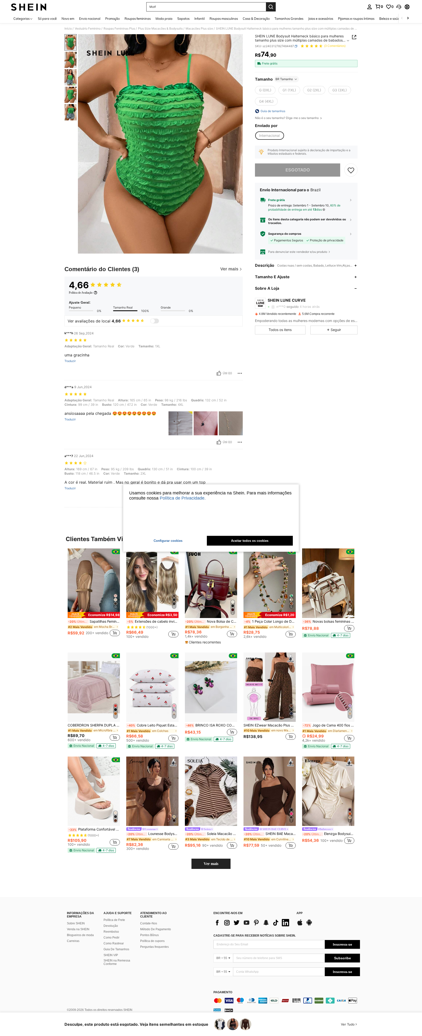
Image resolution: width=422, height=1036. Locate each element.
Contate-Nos (148, 923)
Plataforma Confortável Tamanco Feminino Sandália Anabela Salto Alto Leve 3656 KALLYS (94, 829)
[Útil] (219, 373)
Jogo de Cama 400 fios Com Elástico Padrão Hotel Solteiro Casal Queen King (328, 725)
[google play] (309, 925)
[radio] (265, 90)
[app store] (299, 925)
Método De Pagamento (155, 929)
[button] (399, 7)
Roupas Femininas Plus (119, 28)
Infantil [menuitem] (199, 19)
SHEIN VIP (111, 955)
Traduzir (70, 361)
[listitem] (94, 595)
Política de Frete (114, 920)
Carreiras (73, 941)
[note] (94, 615)
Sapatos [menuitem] (183, 19)
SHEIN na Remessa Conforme (117, 962)
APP (299, 913)
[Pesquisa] (271, 6)
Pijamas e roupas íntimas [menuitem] (356, 19)
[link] (379, 7)
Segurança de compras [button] (284, 233)
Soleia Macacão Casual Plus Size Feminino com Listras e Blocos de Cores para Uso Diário (211, 834)
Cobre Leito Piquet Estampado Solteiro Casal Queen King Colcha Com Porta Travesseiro (153, 725)
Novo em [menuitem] (68, 19)
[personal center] (369, 7)
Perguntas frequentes (154, 947)
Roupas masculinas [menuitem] (224, 19)
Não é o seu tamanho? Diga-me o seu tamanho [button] (287, 118)
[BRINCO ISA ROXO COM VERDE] (211, 687)
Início (68, 28)
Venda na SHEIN (78, 929)
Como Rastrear (114, 943)
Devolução (111, 926)
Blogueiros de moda (80, 935)
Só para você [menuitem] (47, 19)
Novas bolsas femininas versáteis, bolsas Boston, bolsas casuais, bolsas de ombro (328, 621)
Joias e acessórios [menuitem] (320, 19)
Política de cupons (152, 941)
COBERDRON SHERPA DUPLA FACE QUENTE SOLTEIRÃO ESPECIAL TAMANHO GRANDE (94, 725)
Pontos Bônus (149, 935)
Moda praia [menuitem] (164, 19)
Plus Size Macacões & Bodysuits (160, 28)
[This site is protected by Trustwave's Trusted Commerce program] (217, 1010)
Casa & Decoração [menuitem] (256, 19)
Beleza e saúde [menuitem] (390, 19)
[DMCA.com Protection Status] (228, 1010)
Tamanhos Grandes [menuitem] (288, 19)
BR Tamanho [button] (284, 79)
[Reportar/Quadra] (240, 373)
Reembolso (111, 931)
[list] (252, 922)
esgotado (297, 169)
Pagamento (222, 992)
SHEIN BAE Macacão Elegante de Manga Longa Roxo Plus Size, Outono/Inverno (270, 834)
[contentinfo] (286, 1001)
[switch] (154, 321)
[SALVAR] (351, 170)
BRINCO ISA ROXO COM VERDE (211, 725)
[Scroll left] (402, 18)
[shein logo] (28, 7)
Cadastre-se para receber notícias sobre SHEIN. (254, 935)
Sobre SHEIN (76, 923)
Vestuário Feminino (88, 28)
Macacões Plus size (199, 28)
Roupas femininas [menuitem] (138, 19)
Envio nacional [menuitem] (89, 19)
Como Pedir (111, 937)
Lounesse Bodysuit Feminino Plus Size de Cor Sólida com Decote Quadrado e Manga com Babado (153, 834)
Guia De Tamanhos (116, 949)
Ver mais (211, 864)
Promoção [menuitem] (112, 19)
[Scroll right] (408, 18)
